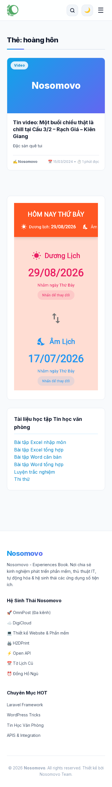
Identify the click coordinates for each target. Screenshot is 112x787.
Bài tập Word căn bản (37, 457)
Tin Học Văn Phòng (25, 725)
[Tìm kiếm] (72, 10)
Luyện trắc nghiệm (34, 472)
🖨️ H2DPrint (18, 643)
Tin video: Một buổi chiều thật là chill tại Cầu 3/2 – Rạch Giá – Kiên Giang (54, 129)
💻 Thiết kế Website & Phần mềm (38, 632)
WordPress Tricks (23, 714)
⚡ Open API (19, 653)
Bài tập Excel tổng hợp (38, 450)
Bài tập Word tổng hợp (38, 464)
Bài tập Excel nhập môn (40, 442)
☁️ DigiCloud (19, 622)
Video (19, 65)
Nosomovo (25, 553)
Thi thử (22, 479)
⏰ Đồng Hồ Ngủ (22, 673)
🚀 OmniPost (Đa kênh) (29, 612)
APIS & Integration (23, 735)
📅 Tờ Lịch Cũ (20, 663)
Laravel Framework (25, 704)
